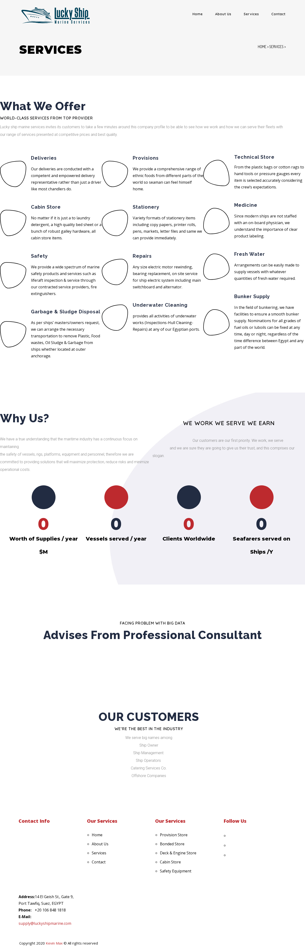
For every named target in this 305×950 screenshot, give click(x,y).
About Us (223, 14)
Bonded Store (172, 844)
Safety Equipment (175, 871)
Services (251, 14)
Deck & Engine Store (178, 853)
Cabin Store (170, 862)
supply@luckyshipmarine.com (45, 923)
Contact (278, 14)
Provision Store (174, 834)
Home (198, 14)
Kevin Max (54, 943)
